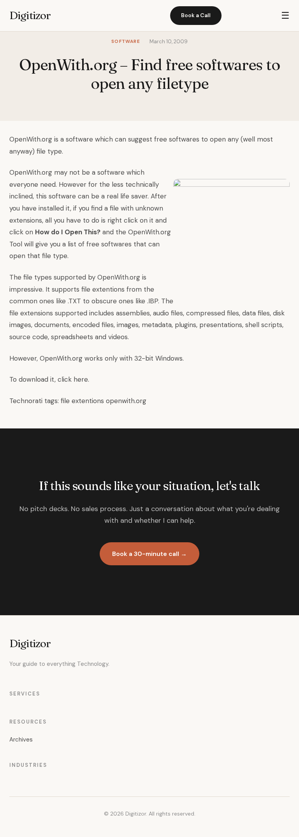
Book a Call (196, 15)
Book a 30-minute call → (149, 554)
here (81, 379)
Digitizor (30, 15)
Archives (21, 739)
